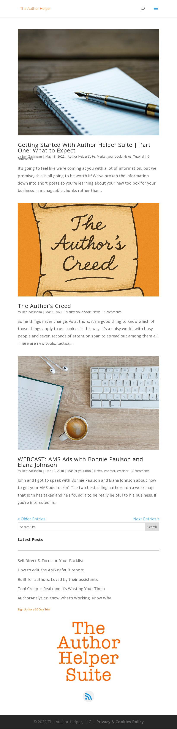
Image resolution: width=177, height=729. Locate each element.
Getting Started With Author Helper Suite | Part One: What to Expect (84, 147)
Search (152, 527)
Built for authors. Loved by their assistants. (58, 579)
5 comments (113, 312)
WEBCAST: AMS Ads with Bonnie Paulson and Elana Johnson (80, 462)
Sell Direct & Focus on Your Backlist (51, 560)
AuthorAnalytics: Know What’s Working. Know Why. (65, 597)
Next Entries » (146, 518)
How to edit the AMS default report (51, 569)
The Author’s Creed (44, 306)
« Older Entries (31, 518)
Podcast (109, 471)
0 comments (141, 471)
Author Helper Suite (81, 156)
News (127, 156)
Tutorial (138, 156)
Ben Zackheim (32, 156)
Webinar (122, 471)
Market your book (109, 156)
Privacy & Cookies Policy (120, 721)
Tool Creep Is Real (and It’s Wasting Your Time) (61, 588)
